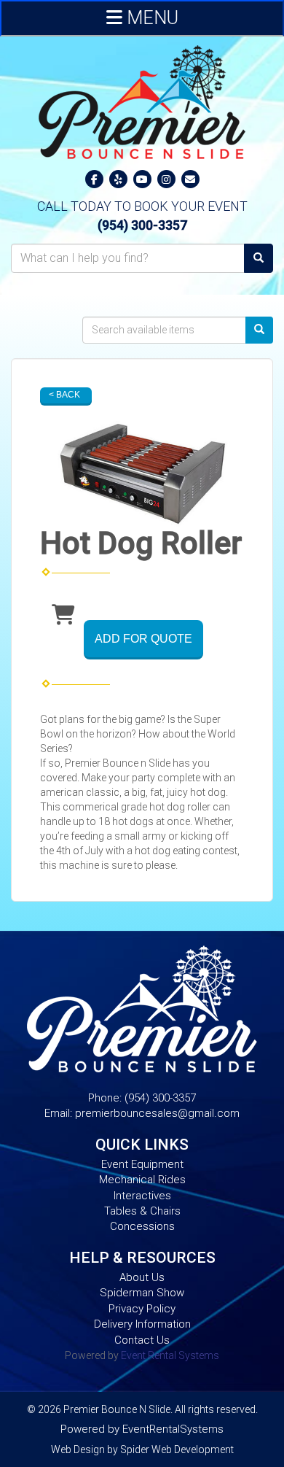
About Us (142, 1277)
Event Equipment (142, 1164)
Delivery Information (142, 1324)
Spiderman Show (142, 1292)
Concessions (142, 1226)
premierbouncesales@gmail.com (157, 1113)
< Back (64, 395)
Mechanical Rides (142, 1179)
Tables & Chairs (142, 1211)
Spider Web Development (177, 1449)
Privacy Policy (142, 1308)
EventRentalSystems (173, 1429)
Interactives (142, 1195)
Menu (150, 17)
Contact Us (142, 1340)
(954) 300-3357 (142, 225)
